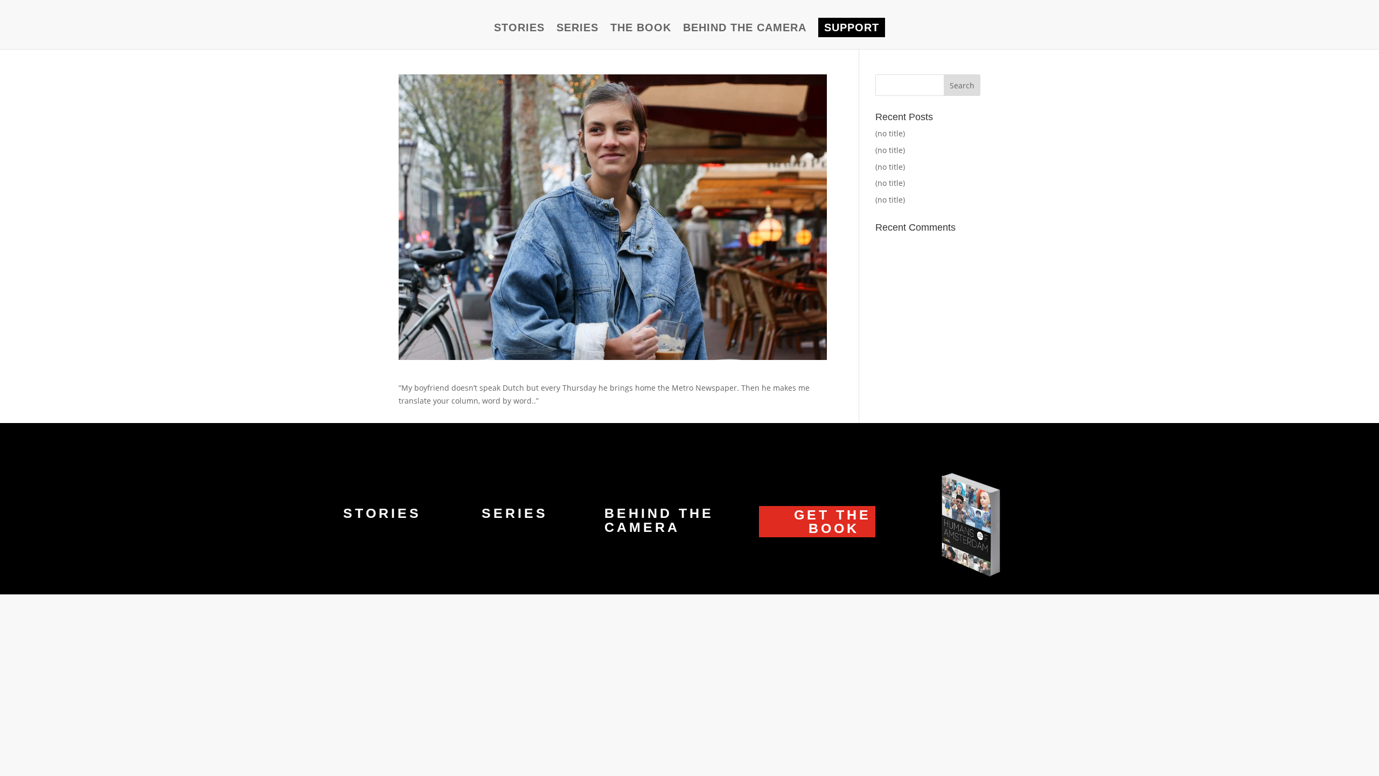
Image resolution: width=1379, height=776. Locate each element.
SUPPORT (851, 27)
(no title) (890, 133)
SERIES (577, 28)
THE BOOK (640, 28)
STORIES (519, 28)
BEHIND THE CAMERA (744, 28)
